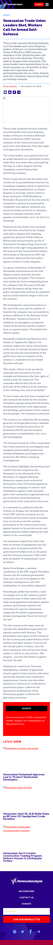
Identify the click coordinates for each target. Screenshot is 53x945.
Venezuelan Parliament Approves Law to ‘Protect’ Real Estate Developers (24, 777)
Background (26, 891)
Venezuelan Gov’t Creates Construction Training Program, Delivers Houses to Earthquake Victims (22, 857)
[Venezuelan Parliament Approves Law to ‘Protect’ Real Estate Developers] (26, 758)
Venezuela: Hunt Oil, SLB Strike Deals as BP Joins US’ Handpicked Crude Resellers (26, 816)
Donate (39, 4)
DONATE (26, 708)
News (6, 15)
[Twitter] (22, 931)
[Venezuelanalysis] (12, 4)
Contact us (26, 897)
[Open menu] (47, 4)
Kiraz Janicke (10, 86)
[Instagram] (15, 931)
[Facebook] (30, 931)
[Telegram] (38, 931)
